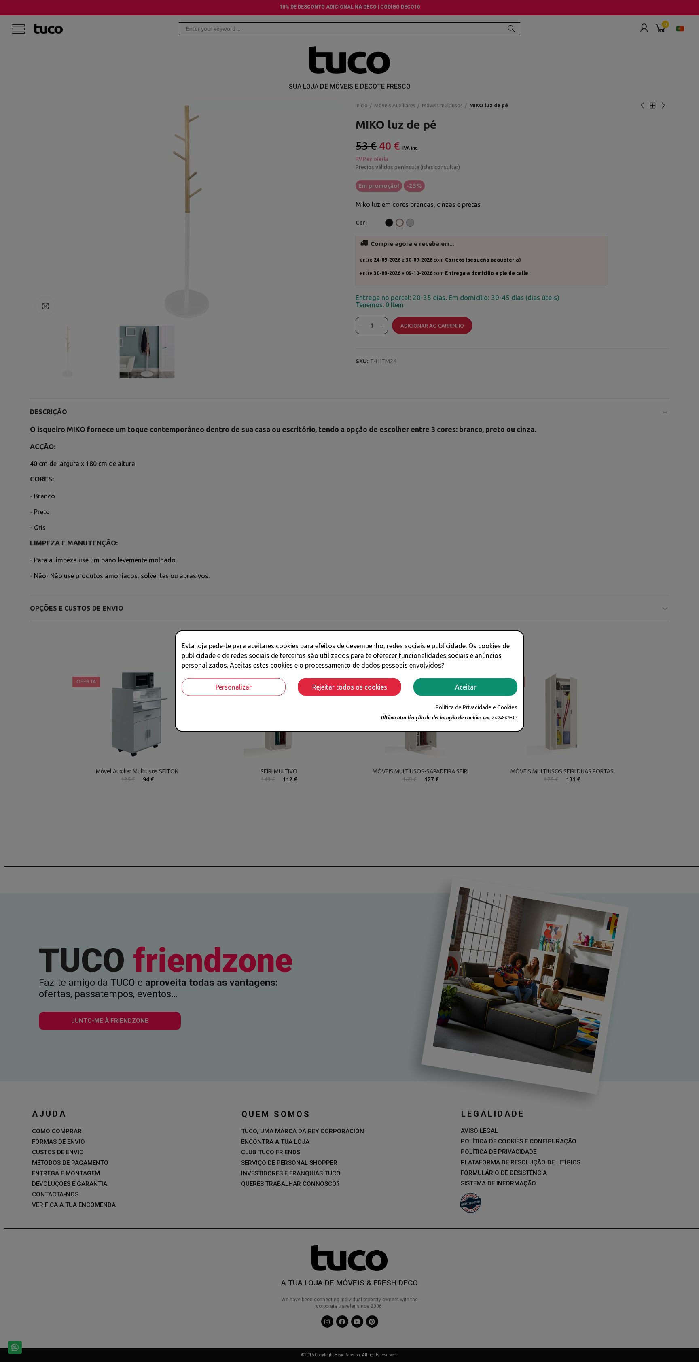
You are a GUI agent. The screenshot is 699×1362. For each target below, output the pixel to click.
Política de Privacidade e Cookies (476, 707)
